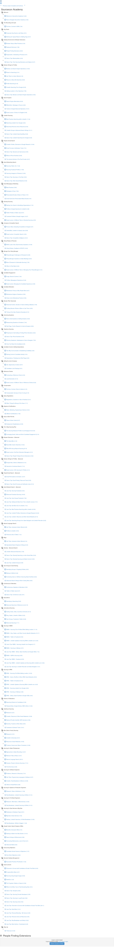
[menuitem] (1, 3)
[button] (1, 1)
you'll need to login (63, 941)
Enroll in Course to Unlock (57, 943)
